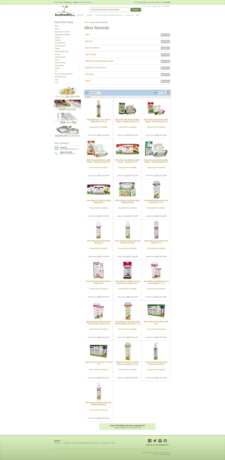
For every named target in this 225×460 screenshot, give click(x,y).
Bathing (88, 41)
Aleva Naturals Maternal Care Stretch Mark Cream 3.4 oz (98, 322)
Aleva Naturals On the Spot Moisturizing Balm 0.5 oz (127, 363)
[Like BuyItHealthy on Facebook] (150, 441)
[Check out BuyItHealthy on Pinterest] (165, 441)
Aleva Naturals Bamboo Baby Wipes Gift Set (127, 201)
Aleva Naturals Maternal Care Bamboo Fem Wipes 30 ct (127, 282)
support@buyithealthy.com (69, 149)
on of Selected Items (73, 2)
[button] (115, 9)
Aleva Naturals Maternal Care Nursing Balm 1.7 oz (156, 282)
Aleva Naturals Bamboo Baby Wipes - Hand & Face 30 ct (156, 120)
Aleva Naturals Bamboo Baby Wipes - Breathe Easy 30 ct (127, 120)
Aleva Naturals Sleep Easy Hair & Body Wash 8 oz (99, 403)
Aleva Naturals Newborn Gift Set (156, 322)
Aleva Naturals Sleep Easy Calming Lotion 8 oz (156, 363)
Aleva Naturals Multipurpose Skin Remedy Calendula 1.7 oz (127, 322)
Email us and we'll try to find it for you (127, 426)
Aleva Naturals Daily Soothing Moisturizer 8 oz (127, 242)
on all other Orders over (152, 2)
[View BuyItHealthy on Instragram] (160, 441)
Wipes (87, 81)
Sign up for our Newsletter (157, 445)
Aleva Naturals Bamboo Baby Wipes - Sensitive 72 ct (127, 161)
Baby (87, 34)
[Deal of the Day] (67, 124)
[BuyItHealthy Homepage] (65, 11)
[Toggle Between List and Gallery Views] (166, 93)
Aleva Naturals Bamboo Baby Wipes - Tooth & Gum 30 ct (156, 161)
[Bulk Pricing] (67, 137)
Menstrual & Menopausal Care (99, 61)
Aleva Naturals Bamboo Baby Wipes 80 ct (98, 201)
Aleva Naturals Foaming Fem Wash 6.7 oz (156, 242)
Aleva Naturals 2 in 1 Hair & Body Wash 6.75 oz (98, 120)
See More (165, 35)
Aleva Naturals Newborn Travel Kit (98, 363)
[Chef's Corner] (67, 111)
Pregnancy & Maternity (96, 68)
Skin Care (89, 74)
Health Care (90, 54)
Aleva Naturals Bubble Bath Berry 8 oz (98, 242)
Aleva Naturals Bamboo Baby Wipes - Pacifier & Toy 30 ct (98, 161)
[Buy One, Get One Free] (67, 98)
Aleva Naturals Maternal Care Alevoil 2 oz (98, 282)
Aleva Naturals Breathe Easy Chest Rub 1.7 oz (156, 201)
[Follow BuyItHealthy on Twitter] (155, 441)
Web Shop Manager (165, 454)
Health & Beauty (92, 48)
